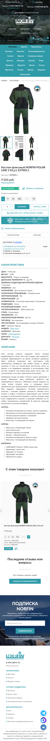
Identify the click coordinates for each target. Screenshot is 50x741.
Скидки (10, 718)
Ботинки (9, 51)
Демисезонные (14, 334)
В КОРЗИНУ (22, 206)
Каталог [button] (12, 29)
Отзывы (38, 29)
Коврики (41, 70)
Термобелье (36, 47)
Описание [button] (37, 235)
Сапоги (10, 56)
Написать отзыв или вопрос (25, 581)
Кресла (21, 56)
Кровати (21, 65)
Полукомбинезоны (36, 51)
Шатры (32, 61)
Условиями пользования (30, 638)
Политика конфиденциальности (20, 721)
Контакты (25, 33)
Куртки (24, 47)
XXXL (27, 199)
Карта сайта (12, 694)
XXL (19, 199)
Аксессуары (25, 74)
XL (13, 199)
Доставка (11, 674)
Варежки (9, 65)
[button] (12, 7)
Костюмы (12, 47)
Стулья (20, 70)
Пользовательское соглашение (20, 701)
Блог (9, 710)
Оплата (10, 678)
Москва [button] (18, 242)
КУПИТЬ (8, 548)
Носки (32, 65)
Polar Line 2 (14, 328)
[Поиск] (3, 40)
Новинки (11, 714)
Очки (41, 61)
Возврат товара (14, 681)
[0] (44, 40)
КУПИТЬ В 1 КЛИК (39, 206)
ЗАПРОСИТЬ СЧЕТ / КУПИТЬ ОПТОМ (26, 213)
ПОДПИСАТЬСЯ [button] (25, 631)
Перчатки (9, 70)
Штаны (10, 61)
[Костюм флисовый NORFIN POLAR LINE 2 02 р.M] (25, 502)
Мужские (15, 337)
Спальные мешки (35, 56)
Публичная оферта (15, 698)
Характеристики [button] (13, 235)
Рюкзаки (20, 61)
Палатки (20, 51)
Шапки (31, 70)
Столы (41, 65)
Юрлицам (25, 29)
